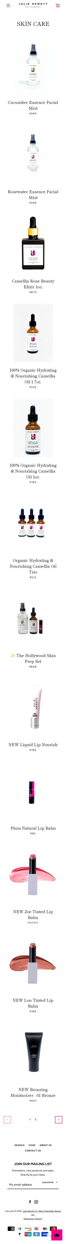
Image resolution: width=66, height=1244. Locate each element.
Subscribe (48, 1182)
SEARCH (19, 1145)
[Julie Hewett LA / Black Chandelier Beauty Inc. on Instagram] (36, 1201)
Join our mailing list (33, 1164)
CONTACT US (33, 1150)
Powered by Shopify (33, 1218)
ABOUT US (46, 1145)
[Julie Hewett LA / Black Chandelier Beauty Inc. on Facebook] (30, 1201)
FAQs (32, 1145)
